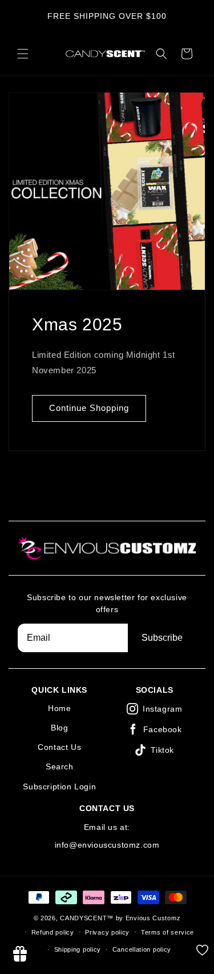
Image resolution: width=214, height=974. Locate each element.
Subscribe (162, 637)
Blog (59, 727)
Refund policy (52, 932)
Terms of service (167, 932)
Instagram (162, 708)
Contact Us (59, 747)
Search (60, 766)
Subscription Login (59, 786)
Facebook (162, 729)
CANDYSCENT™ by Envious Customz (120, 918)
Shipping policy (78, 949)
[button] (22, 53)
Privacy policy (107, 932)
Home (59, 708)
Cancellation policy (141, 949)
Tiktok (162, 750)
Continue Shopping (89, 408)
